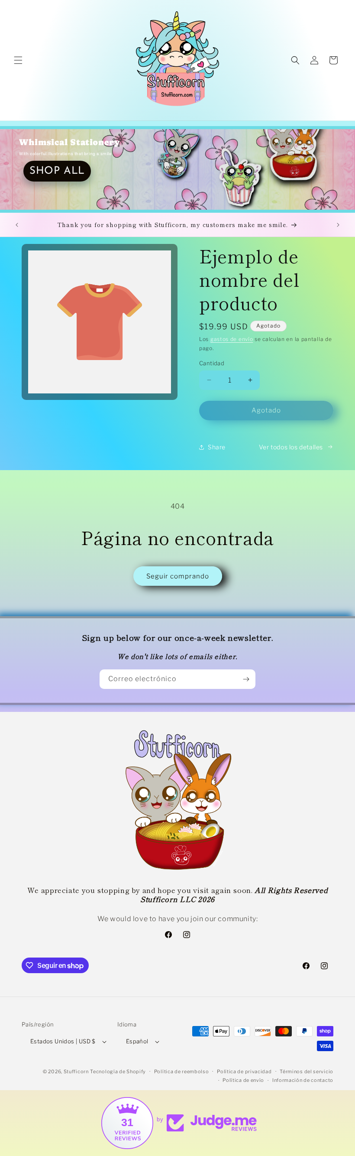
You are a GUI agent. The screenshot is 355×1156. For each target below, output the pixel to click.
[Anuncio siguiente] (338, 224)
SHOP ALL (57, 171)
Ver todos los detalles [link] (291, 447)
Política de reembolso (181, 1071)
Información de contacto (302, 1080)
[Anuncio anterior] (16, 224)
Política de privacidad (244, 1071)
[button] (18, 60)
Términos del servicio (306, 1071)
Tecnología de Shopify (118, 1071)
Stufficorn (76, 1071)
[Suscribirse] (245, 679)
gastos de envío (231, 339)
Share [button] (217, 447)
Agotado (266, 410)
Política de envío (243, 1080)
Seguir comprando (177, 576)
